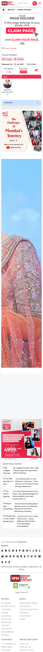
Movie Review (7, 632)
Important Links (29, 639)
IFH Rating (8, 69)
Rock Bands (25, 616)
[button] (40, 3)
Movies (11, 10)
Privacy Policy (27, 650)
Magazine (5, 650)
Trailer (4, 612)
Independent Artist (29, 603)
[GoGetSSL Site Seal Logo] (21, 585)
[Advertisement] (21, 396)
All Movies (6, 616)
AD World (6, 639)
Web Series (6, 622)
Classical (24, 612)
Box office (6, 628)
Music (23, 598)
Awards (5, 635)
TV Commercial (8, 644)
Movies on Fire (8, 606)
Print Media (6, 647)
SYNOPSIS (8, 102)
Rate (24, 72)
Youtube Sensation (29, 609)
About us (24, 644)
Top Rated (6, 609)
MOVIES (5, 598)
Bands (22, 619)
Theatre (5, 625)
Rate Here (23, 69)
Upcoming (6, 603)
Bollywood (25, 606)
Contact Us (25, 647)
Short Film (6, 619)
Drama (20, 59)
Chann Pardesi (24, 10)
